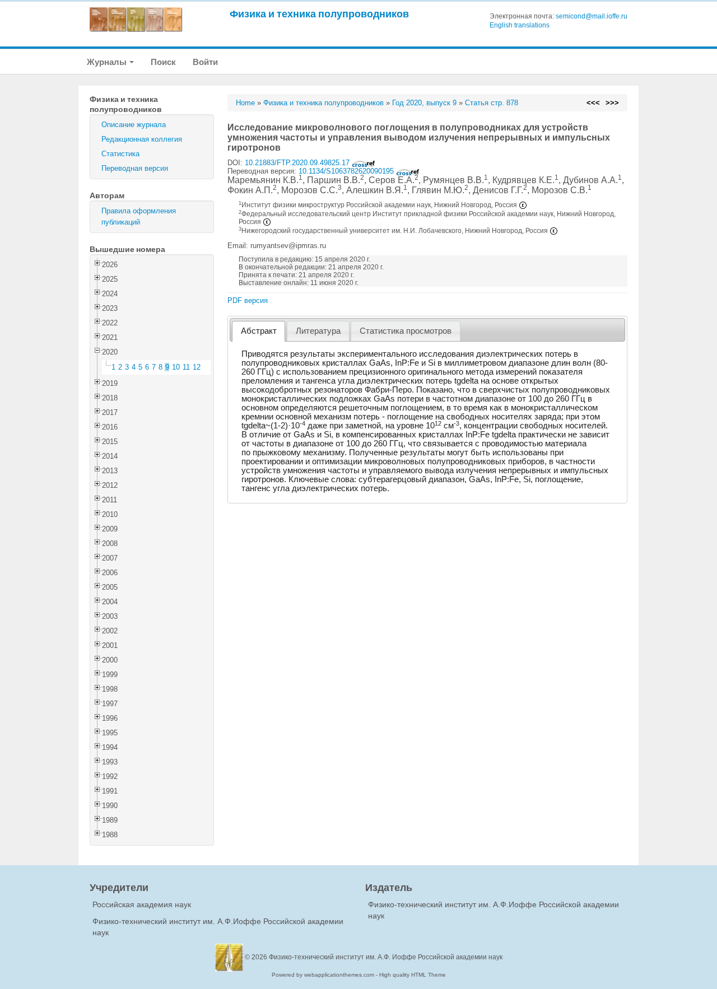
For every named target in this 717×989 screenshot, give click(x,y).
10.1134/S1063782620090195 (347, 171)
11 (186, 367)
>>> (612, 103)
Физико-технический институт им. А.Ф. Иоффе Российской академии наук (385, 957)
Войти (205, 62)
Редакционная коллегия (141, 139)
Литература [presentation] (318, 330)
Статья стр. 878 (491, 103)
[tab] (258, 331)
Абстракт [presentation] (259, 330)
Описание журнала (133, 124)
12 (197, 367)
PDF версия (247, 300)
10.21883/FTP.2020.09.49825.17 (298, 162)
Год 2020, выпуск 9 (424, 103)
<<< (593, 103)
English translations (520, 25)
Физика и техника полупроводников (319, 13)
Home (245, 103)
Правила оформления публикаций (138, 216)
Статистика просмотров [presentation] (405, 330)
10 (176, 367)
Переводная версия (134, 168)
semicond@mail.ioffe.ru (591, 16)
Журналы (107, 62)
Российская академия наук (141, 904)
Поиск (163, 62)
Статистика (120, 154)
